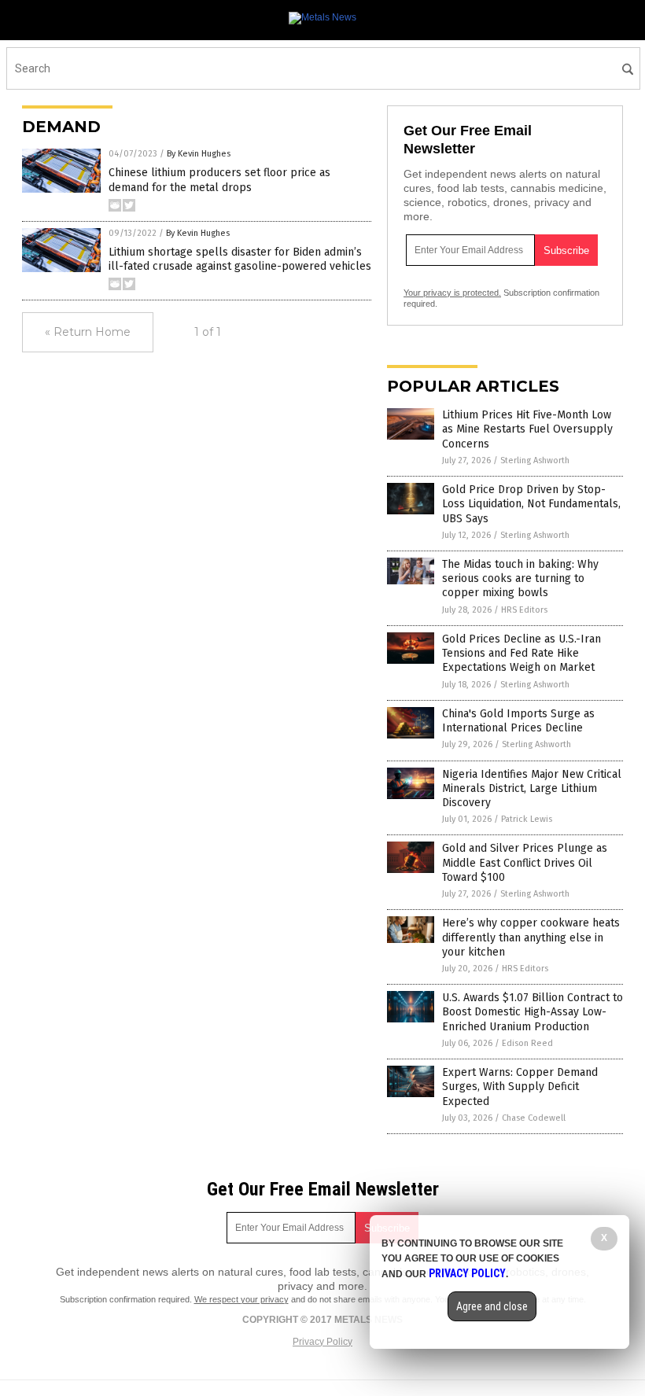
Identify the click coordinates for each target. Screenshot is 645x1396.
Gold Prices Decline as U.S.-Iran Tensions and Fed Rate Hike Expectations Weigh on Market (521, 653)
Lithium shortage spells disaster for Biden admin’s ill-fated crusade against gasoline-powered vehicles (240, 259)
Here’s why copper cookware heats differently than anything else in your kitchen (531, 937)
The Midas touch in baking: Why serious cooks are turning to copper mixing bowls (520, 578)
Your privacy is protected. (452, 292)
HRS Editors (524, 610)
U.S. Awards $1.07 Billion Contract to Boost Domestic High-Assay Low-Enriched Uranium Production (532, 1012)
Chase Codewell (534, 1118)
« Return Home (88, 332)
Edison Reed (527, 1043)
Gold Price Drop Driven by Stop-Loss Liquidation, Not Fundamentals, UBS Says (531, 504)
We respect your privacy (241, 1299)
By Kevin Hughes (198, 154)
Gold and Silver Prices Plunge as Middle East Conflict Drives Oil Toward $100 (524, 862)
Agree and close (492, 1306)
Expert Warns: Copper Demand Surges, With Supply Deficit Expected (520, 1086)
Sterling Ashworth (534, 460)
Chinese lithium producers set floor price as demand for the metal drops (219, 179)
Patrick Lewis (526, 819)
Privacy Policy (322, 1341)
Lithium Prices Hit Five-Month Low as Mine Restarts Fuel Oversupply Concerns (527, 429)
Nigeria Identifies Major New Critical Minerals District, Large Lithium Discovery (531, 788)
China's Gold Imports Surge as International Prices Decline (518, 721)
